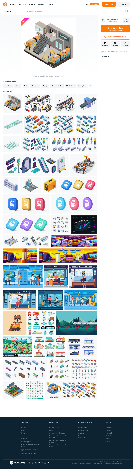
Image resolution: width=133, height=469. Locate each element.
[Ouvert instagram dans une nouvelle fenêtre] (32, 462)
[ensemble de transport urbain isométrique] (71, 390)
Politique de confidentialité (94, 463)
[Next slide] (94, 86)
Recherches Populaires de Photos (57, 441)
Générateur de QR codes (28, 453)
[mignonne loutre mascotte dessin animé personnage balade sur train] (14, 323)
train (25, 86)
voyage (45, 86)
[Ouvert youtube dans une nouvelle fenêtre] (48, 462)
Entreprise (23, 436)
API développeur (25, 441)
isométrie (8, 86)
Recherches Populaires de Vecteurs (57, 436)
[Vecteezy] (5, 4)
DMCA (51, 430)
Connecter (123, 4)
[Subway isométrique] (12, 103)
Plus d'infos (105, 56)
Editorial (41, 4)
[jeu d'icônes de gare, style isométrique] (84, 369)
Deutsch (108, 436)
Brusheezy (23, 427)
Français (108, 439)
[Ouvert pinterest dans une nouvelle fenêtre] (39, 462)
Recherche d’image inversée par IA (29, 445)
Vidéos (31, 4)
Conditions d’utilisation (78, 463)
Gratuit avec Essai (115, 29)
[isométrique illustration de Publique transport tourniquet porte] (87, 103)
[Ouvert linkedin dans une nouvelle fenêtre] (36, 462)
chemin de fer (57, 86)
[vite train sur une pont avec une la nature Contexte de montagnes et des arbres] (76, 323)
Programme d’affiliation (57, 433)
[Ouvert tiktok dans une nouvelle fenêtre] (42, 462)
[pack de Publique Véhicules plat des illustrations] (60, 224)
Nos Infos (81, 433)
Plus (50, 4)
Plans (87, 4)
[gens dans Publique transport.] (82, 346)
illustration (70, 86)
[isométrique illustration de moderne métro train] (10, 185)
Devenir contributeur (82, 436)
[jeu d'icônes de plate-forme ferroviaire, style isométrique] (25, 369)
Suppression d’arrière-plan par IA (29, 450)
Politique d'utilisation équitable (113, 463)
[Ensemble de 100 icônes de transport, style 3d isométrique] (34, 390)
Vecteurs (12, 4)
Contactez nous (83, 430)
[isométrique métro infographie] (34, 241)
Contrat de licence (55, 427)
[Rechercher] (121, 11)
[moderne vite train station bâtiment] (30, 185)
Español (108, 430)
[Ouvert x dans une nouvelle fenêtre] (45, 462)
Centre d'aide (82, 427)
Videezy (22, 433)
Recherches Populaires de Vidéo (57, 446)
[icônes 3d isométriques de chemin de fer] (59, 369)
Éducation (23, 439)
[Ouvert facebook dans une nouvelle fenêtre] (29, 462)
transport (35, 86)
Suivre (126, 21)
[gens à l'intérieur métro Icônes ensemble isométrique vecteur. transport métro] (74, 144)
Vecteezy (23, 430)
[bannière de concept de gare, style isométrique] (13, 390)
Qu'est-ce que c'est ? (121, 51)
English (108, 427)
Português (109, 433)
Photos (21, 4)
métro (18, 86)
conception (82, 86)
